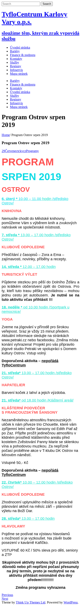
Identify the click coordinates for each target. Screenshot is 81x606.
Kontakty (16, 88)
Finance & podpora (22, 84)
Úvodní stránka (20, 47)
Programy (32, 151)
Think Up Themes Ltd (30, 602)
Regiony (15, 99)
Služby (14, 95)
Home (6, 135)
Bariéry (15, 80)
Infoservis (16, 103)
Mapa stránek (19, 107)
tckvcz (21, 151)
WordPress (71, 602)
